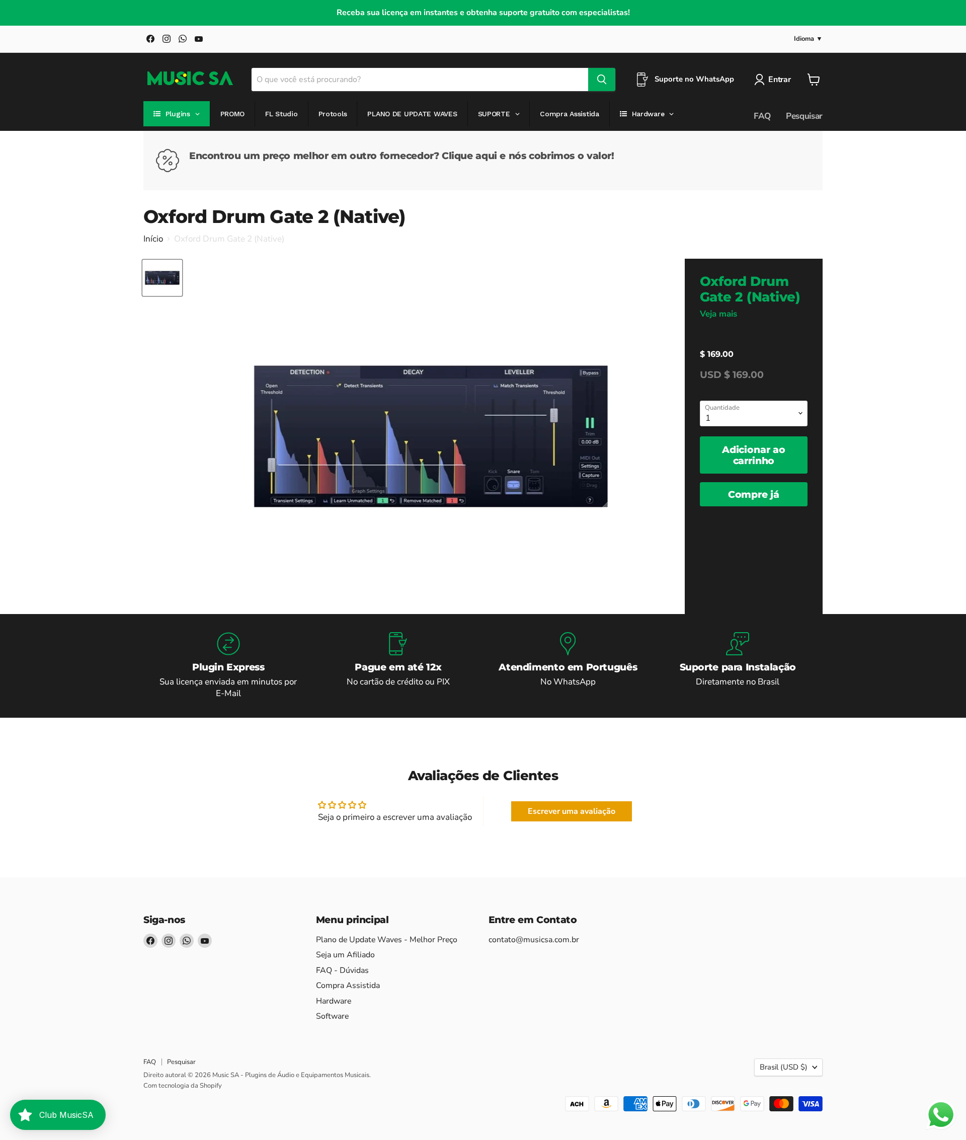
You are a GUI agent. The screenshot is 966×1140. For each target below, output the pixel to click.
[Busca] (601, 79)
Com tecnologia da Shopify (182, 1085)
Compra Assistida (348, 985)
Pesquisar (804, 116)
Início (153, 239)
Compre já (753, 494)
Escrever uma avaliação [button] (571, 811)
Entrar (779, 79)
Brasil (784, 1067)
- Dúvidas (342, 970)
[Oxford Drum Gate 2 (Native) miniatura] (162, 278)
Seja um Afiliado (345, 954)
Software (332, 1016)
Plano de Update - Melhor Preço (386, 939)
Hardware (333, 1001)
